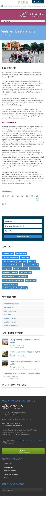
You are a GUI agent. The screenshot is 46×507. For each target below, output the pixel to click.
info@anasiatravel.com (13, 423)
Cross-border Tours (9, 261)
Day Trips (32, 261)
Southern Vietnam (10, 322)
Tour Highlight (22, 276)
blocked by (23, 451)
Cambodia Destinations (11, 304)
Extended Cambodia (20, 269)
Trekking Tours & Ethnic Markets (13, 280)
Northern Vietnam (10, 318)
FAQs (6, 477)
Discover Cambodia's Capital (12, 265)
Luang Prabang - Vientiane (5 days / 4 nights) (22, 373)
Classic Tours (25, 257)
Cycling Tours (22, 261)
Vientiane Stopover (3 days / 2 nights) (25, 352)
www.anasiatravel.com (14, 426)
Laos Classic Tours (25, 272)
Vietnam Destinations (11, 326)
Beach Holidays (21, 253)
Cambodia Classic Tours (10, 257)
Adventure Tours (8, 253)
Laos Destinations (10, 311)
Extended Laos (34, 269)
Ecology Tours (7, 269)
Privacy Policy (8, 467)
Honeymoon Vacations (10, 272)
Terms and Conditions (11, 474)
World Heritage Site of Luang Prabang (15, 288)
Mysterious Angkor (9, 276)
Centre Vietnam (9, 307)
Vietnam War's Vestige (10, 284)
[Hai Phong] (23, 62)
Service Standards (10, 471)
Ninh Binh (7, 315)
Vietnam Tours (30, 280)
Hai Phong (9, 68)
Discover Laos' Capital (31, 265)
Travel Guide (8, 464)
